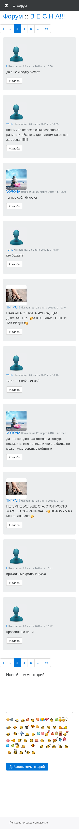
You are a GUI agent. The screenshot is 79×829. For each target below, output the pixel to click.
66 (46, 28)
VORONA (13, 191)
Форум (13, 15)
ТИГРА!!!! (13, 307)
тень (9, 123)
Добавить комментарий (27, 766)
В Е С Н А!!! (47, 15)
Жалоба (14, 81)
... (38, 28)
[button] (6, 6)
